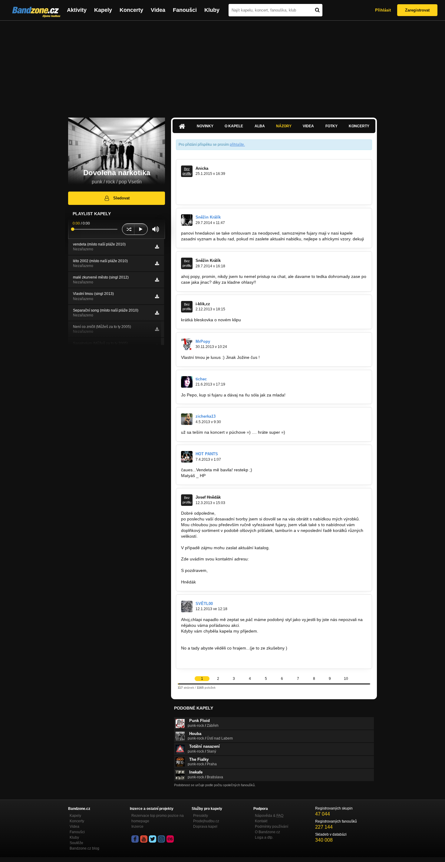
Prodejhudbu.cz (206, 821)
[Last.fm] (170, 839)
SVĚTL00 (204, 603)
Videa (158, 10)
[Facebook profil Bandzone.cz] (135, 839)
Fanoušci (185, 10)
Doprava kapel (205, 826)
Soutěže (76, 843)
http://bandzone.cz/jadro (204, 659)
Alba (260, 126)
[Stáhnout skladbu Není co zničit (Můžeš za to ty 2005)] (157, 329)
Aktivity (77, 10)
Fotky (331, 126)
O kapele (234, 126)
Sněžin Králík (208, 217)
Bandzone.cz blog (84, 848)
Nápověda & (269, 816)
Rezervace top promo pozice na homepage (157, 818)
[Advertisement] (222, 66)
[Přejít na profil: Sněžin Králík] (187, 220)
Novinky (205, 126)
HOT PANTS (207, 454)
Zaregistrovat (417, 10)
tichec (201, 379)
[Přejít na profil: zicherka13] (187, 419)
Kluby (211, 10)
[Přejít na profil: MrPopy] (187, 344)
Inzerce (137, 826)
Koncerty (131, 10)
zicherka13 (206, 416)
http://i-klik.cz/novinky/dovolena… (274, 319)
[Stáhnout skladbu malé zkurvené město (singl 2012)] (157, 280)
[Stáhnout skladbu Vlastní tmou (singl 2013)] (157, 296)
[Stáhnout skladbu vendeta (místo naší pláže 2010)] (157, 247)
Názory (284, 126)
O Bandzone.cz (267, 832)
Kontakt (261, 821)
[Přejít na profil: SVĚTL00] (187, 606)
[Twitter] (152, 839)
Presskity (200, 816)
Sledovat (121, 198)
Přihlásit (383, 10)
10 (346, 679)
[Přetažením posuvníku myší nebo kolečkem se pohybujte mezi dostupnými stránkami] (178, 683)
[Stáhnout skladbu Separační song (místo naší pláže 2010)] (157, 313)
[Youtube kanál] (143, 839)
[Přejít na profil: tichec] (187, 382)
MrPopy (203, 341)
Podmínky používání (271, 826)
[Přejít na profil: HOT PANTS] (187, 457)
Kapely (103, 10)
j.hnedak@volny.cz (268, 558)
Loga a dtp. (264, 837)
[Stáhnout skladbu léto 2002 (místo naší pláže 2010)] (157, 263)
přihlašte (237, 144)
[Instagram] (161, 839)
